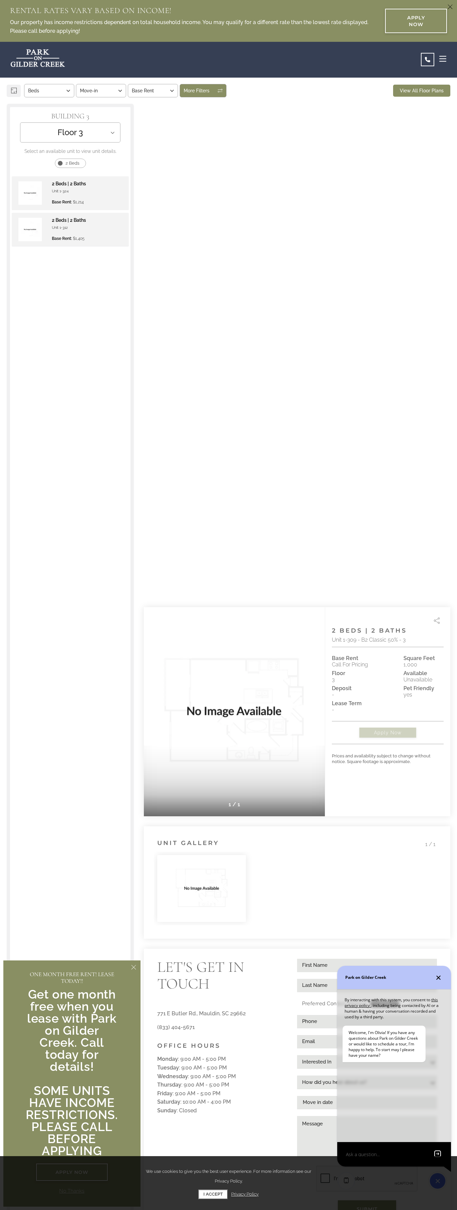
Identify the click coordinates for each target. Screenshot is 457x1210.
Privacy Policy (245, 1194)
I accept (213, 1194)
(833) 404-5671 (176, 1027)
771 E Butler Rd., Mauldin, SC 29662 (201, 1013)
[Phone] (427, 59)
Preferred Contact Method (334, 1004)
